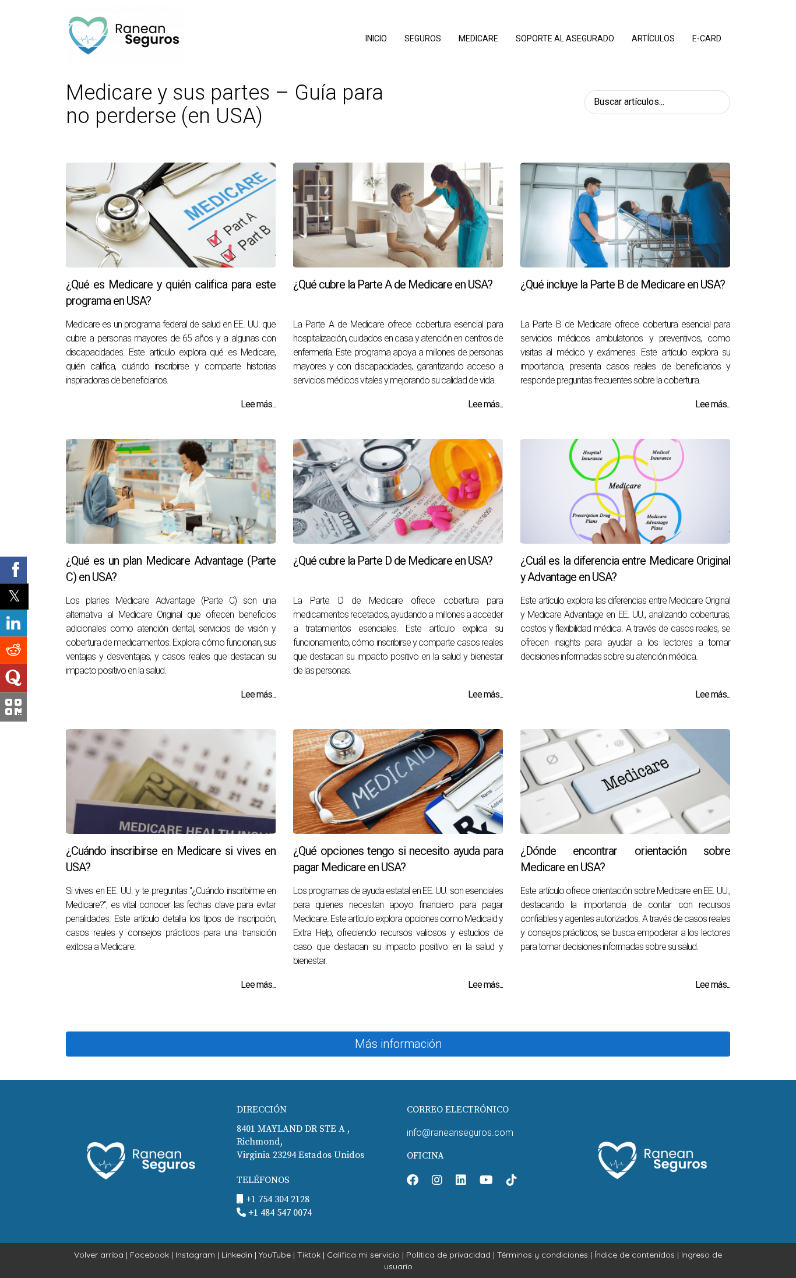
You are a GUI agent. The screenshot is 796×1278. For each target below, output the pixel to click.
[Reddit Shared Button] (13, 649)
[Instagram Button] (437, 1181)
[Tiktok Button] (511, 1181)
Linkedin (236, 1254)
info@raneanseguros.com (460, 1132)
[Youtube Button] (486, 1181)
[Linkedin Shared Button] (13, 623)
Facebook (149, 1254)
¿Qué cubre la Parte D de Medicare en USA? (392, 561)
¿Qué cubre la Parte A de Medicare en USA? (392, 284)
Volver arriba (99, 1254)
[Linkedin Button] (461, 1181)
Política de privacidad (448, 1254)
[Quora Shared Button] (13, 677)
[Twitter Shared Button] (14, 596)
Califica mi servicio (363, 1254)
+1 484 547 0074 (280, 1213)
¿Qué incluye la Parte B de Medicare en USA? (622, 284)
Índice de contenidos (634, 1254)
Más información (398, 1044)
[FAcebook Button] (412, 1181)
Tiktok (308, 1254)
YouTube (275, 1254)
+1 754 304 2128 (277, 1199)
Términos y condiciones (542, 1254)
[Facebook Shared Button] (13, 570)
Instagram (195, 1254)
